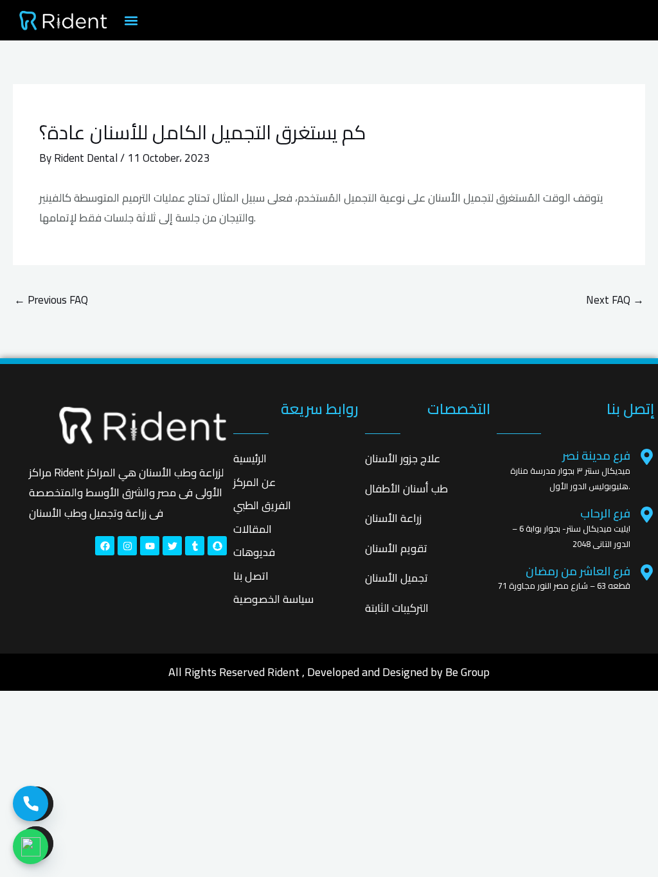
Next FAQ (615, 300)
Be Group (467, 671)
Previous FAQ (51, 300)
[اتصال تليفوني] (30, 803)
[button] (130, 20)
